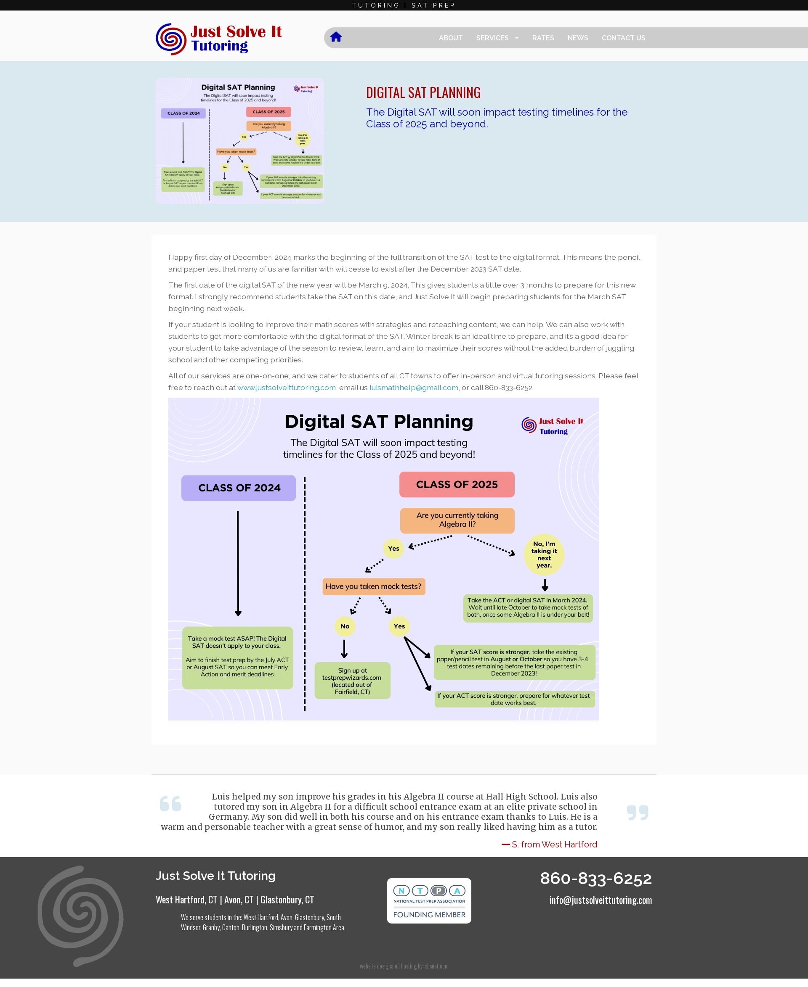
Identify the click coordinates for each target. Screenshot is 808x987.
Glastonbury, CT (287, 899)
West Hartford (261, 917)
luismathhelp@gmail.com (413, 387)
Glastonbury (309, 917)
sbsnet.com (437, 965)
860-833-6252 (596, 878)
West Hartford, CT (187, 899)
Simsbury (281, 927)
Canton (230, 927)
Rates (543, 38)
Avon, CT (239, 899)
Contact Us (624, 38)
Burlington (254, 927)
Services (492, 38)
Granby (211, 927)
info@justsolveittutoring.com (601, 899)
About (451, 38)
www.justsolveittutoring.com (286, 387)
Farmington (318, 927)
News (578, 38)
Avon (286, 917)
